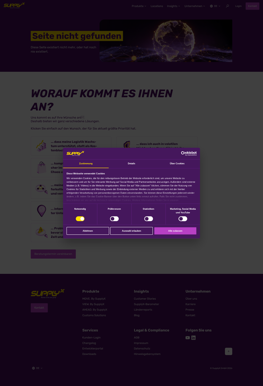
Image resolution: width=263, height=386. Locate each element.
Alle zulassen (175, 231)
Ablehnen (88, 231)
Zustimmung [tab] (86, 163)
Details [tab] (131, 163)
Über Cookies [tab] (177, 163)
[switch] (114, 218)
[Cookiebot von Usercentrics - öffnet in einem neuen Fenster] (183, 153)
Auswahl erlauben (131, 231)
